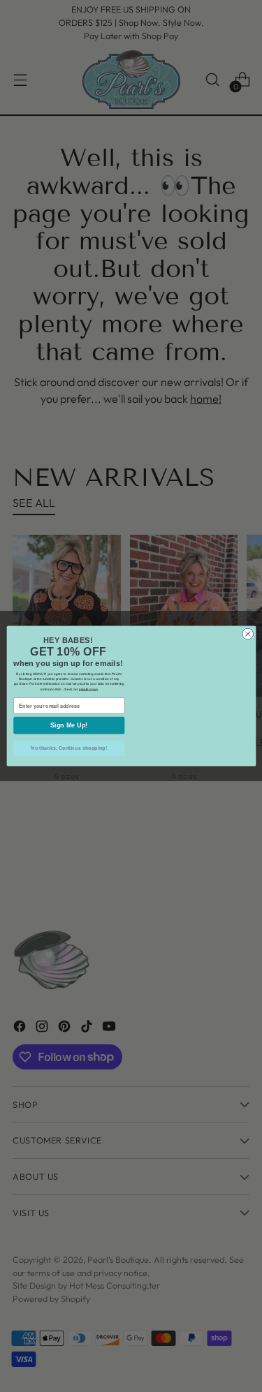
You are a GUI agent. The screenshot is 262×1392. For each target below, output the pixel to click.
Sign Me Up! (69, 726)
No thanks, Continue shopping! (69, 748)
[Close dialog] (247, 621)
